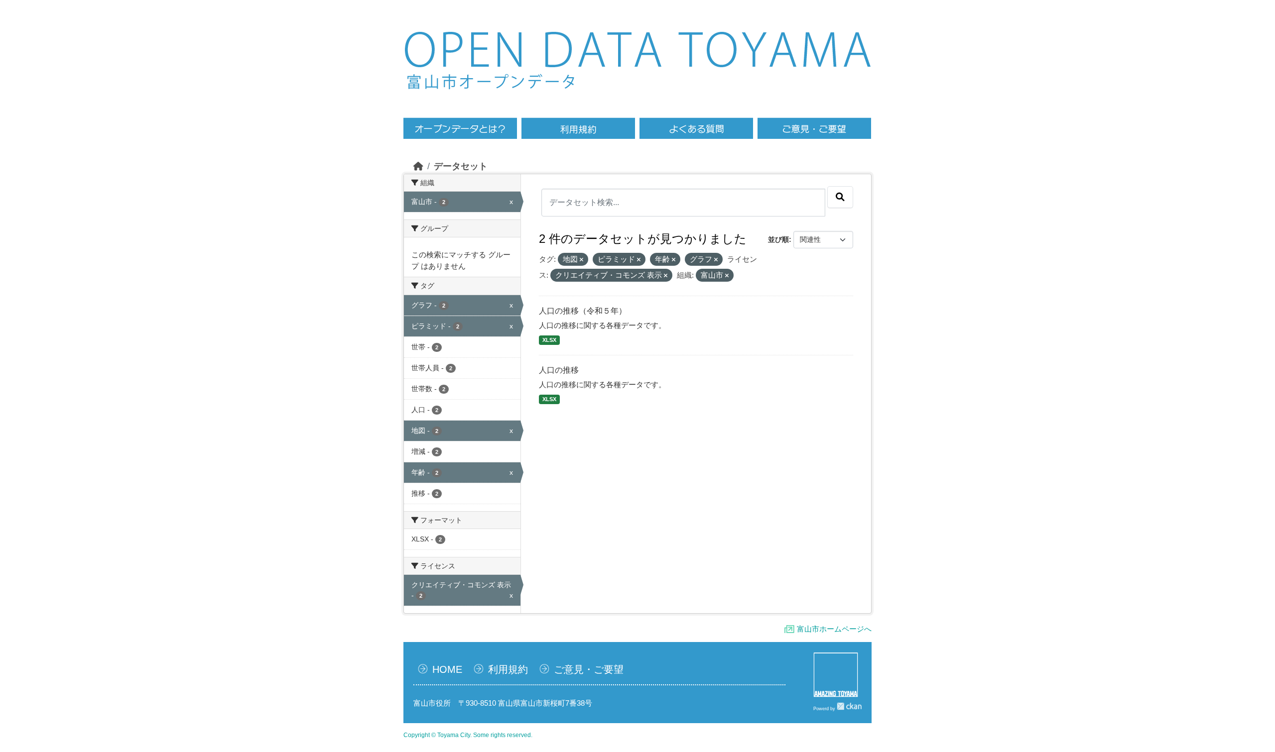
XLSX (549, 340)
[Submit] (840, 197)
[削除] (581, 260)
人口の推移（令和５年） (583, 311)
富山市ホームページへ (834, 629)
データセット (461, 166)
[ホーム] (418, 166)
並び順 (778, 239)
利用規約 (508, 669)
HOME (447, 669)
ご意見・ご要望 (589, 669)
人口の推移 (559, 370)
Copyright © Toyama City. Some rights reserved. (467, 735)
